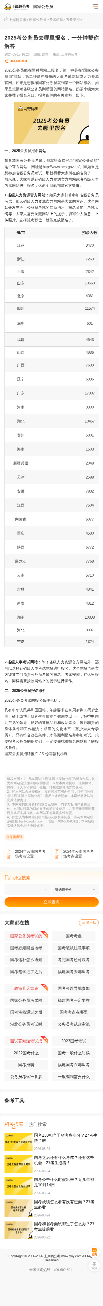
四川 (20, 308)
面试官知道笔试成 (26, 1041)
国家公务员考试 (29, 160)
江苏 (20, 245)
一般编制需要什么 (74, 1077)
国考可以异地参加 (74, 988)
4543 (90, 339)
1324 (90, 641)
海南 (20, 449)
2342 (90, 271)
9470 (90, 245)
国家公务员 (39, 20)
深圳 (20, 323)
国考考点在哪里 (74, 1012)
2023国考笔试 (73, 1041)
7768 (90, 561)
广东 (20, 393)
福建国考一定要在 (74, 1000)
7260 (90, 259)
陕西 (20, 547)
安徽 (20, 491)
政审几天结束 (26, 988)
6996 (90, 379)
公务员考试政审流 (74, 1024)
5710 (90, 575)
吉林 (20, 589)
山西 (20, 352)
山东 (20, 283)
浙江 (20, 259)
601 (90, 323)
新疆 (20, 603)
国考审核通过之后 (26, 1012)
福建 (20, 339)
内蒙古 (20, 519)
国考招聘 (26, 1065)
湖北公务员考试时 (26, 1024)
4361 (90, 296)
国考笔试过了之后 (26, 972)
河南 (20, 407)
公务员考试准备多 (26, 1077)
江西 (20, 505)
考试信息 (57, 20)
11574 (90, 308)
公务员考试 (14, 837)
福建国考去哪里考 (74, 972)
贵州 (20, 435)
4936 (90, 352)
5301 (90, 435)
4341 (90, 589)
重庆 (20, 533)
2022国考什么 (26, 1053)
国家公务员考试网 (26, 1000)
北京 (20, 296)
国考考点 (74, 936)
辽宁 (20, 379)
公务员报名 (29, 151)
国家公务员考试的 (26, 936)
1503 (90, 449)
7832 (90, 491)
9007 (90, 630)
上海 (20, 271)
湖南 (20, 617)
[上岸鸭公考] (18, 6)
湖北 (20, 421)
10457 (90, 421)
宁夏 (20, 641)
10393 (90, 617)
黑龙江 (20, 561)
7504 (90, 505)
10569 (90, 283)
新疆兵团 (20, 463)
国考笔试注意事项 (74, 948)
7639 (90, 365)
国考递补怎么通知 (26, 960)
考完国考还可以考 (74, 960)
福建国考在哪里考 (74, 1065)
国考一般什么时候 (74, 1053)
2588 (90, 477)
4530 (90, 533)
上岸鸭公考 (18, 20)
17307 (90, 393)
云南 (20, 575)
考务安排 (74, 20)
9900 (90, 407)
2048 (90, 463)
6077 (90, 519)
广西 (20, 365)
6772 (90, 547)
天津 (20, 477)
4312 (90, 603)
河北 (20, 630)
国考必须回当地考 (26, 948)
